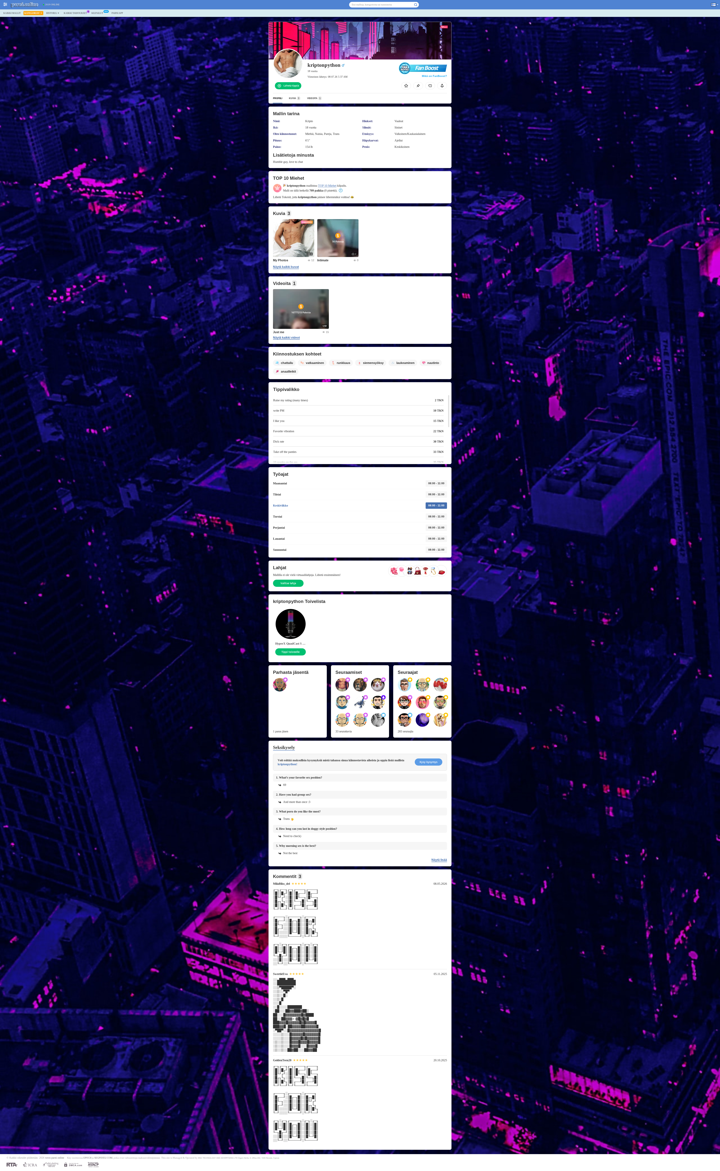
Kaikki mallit (12, 13)
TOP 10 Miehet (327, 185)
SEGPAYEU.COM (103, 1157)
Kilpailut (97, 13)
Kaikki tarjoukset (75, 13)
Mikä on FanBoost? (434, 75)
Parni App (117, 13)
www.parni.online (54, 1157)
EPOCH (87, 1157)
